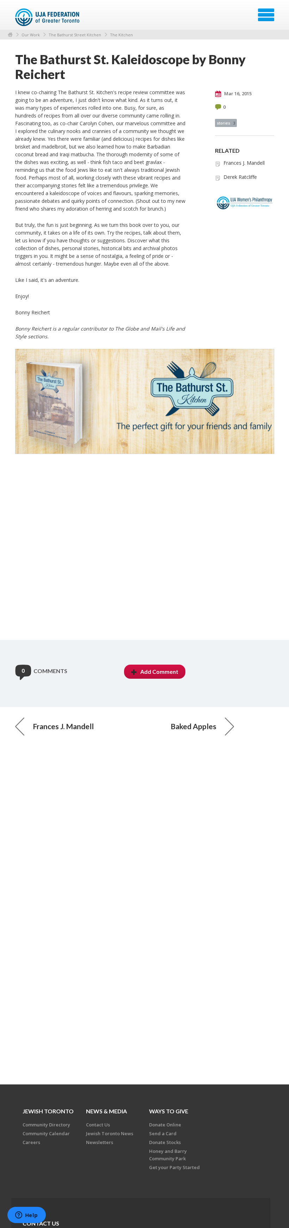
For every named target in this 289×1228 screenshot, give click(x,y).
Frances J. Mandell (244, 162)
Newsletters (99, 1142)
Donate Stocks (165, 1142)
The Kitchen (121, 34)
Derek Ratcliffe (240, 177)
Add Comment (159, 671)
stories (226, 123)
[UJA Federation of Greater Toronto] (48, 17)
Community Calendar (46, 1133)
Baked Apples (193, 726)
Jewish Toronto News (109, 1133)
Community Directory (46, 1124)
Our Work (30, 34)
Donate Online (165, 1124)
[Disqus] (144, 549)
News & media (106, 1111)
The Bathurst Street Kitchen (75, 34)
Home (10, 34)
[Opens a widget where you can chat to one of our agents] (26, 1215)
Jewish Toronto (48, 1111)
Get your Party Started (174, 1167)
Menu (266, 14)
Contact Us (98, 1124)
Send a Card (163, 1133)
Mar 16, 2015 (237, 93)
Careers (31, 1142)
